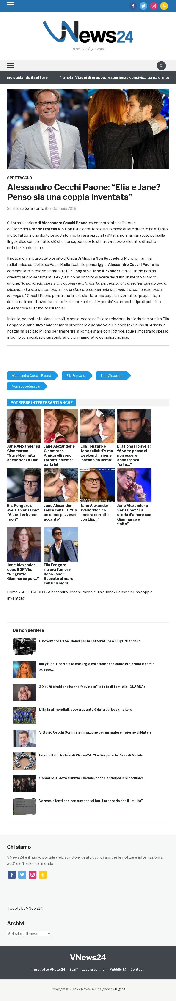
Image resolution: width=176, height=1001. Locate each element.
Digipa (120, 989)
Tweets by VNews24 (25, 908)
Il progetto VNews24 (48, 969)
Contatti (137, 969)
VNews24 (88, 957)
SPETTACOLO (19, 178)
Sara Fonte (34, 208)
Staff (73, 969)
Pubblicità (118, 969)
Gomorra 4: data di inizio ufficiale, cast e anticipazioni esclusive (91, 778)
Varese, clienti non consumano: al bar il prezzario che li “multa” (91, 801)
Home (12, 592)
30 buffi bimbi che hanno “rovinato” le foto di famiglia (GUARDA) (92, 687)
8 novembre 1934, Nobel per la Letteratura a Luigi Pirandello (89, 641)
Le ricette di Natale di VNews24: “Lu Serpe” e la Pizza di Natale (91, 755)
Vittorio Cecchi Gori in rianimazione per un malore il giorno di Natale (95, 732)
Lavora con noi (93, 969)
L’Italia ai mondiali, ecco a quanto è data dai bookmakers (85, 709)
